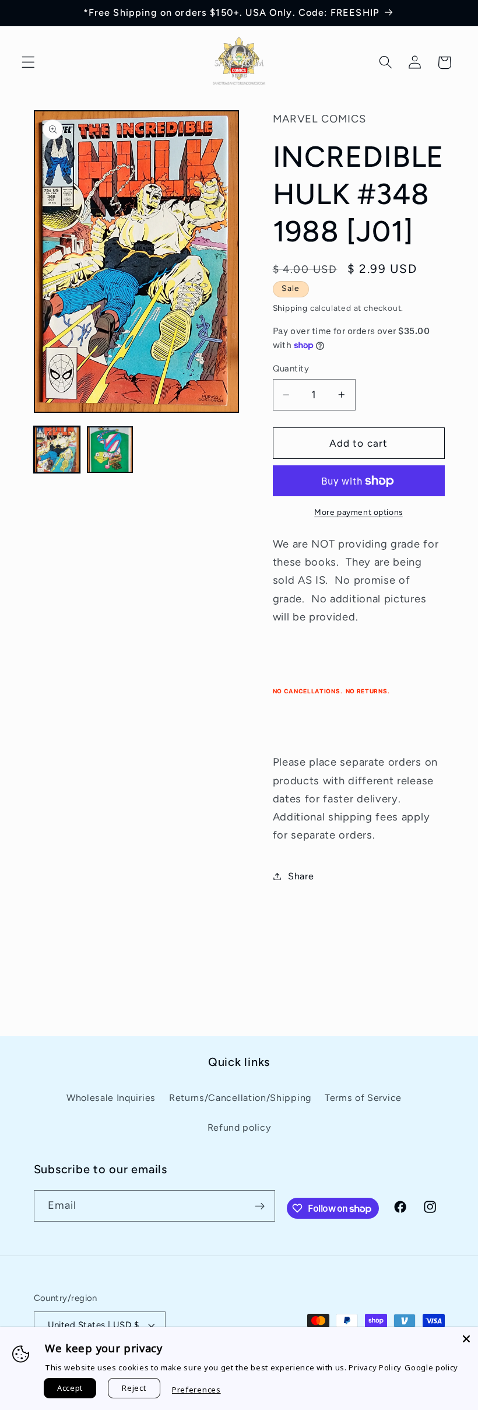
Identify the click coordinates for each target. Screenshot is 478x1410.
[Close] (466, 1339)
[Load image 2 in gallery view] (110, 449)
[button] (28, 63)
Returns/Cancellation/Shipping (240, 1097)
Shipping (290, 308)
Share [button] (301, 876)
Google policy (431, 1367)
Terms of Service (363, 1097)
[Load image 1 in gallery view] (57, 449)
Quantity (291, 368)
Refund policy (239, 1127)
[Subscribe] (260, 1206)
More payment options (358, 512)
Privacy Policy (375, 1367)
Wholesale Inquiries (111, 1097)
